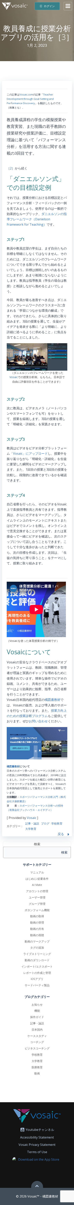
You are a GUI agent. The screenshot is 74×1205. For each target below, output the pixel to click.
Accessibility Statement (37, 1137)
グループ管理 (37, 904)
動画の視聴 (37, 935)
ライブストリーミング (37, 954)
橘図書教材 (52, 699)
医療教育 (37, 1067)
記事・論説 (32, 823)
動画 (37, 1073)
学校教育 (56, 823)
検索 (37, 844)
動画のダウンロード (37, 960)
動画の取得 (37, 916)
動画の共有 (37, 929)
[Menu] (68, 6)
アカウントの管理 (37, 891)
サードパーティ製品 (37, 985)
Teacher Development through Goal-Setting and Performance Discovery (30, 99)
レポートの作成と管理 (37, 973)
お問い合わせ (38, 721)
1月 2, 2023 (37, 45)
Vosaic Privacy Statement (37, 1144)
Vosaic (13, 377)
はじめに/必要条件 (37, 879)
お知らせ (37, 1004)
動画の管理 (37, 922)
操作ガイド (37, 1017)
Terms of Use (37, 1152)
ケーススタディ (37, 1036)
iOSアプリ (37, 979)
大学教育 (30, 829)
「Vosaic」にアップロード (29, 453)
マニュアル (37, 872)
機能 (37, 1010)
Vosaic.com (26, 94)
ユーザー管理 (37, 897)
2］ (12, 168)
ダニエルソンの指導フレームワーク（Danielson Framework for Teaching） (37, 219)
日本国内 (37, 1029)
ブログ (45, 823)
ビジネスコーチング (37, 1048)
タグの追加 (37, 947)
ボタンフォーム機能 (37, 910)
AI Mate (37, 885)
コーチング (37, 1042)
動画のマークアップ (37, 941)
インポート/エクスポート (37, 966)
